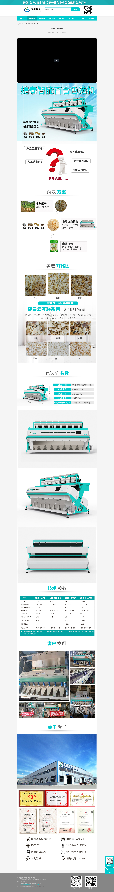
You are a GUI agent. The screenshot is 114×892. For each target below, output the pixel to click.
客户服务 (62, 18)
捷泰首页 (22, 18)
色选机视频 (42, 18)
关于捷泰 (81, 18)
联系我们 (91, 18)
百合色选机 (36, 23)
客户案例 (52, 18)
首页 (26, 23)
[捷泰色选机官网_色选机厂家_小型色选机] (32, 11)
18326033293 (110, 869)
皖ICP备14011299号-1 (40, 886)
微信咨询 (110, 865)
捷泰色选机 (32, 18)
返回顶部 (110, 872)
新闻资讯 (71, 18)
